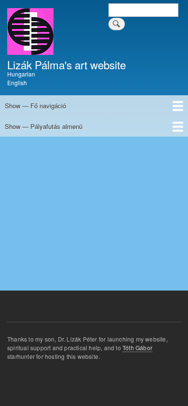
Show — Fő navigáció (35, 105)
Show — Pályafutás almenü (43, 126)
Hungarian (21, 74)
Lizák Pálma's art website (66, 64)
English (17, 82)
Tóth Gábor (137, 347)
